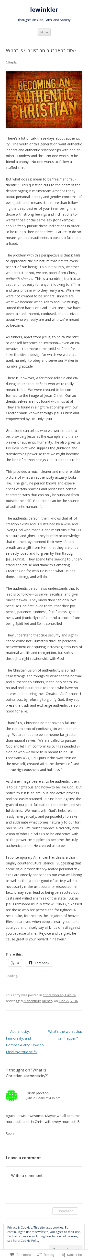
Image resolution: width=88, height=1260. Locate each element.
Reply (10, 1133)
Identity (47, 1001)
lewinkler (44, 9)
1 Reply (11, 62)
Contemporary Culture (59, 995)
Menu (44, 32)
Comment (65, 1211)
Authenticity (32, 1001)
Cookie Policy (30, 1241)
